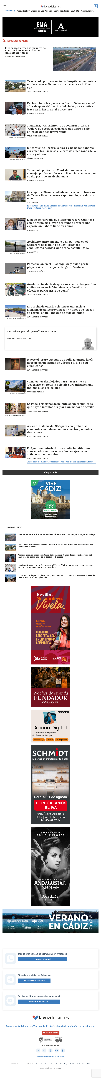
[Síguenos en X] (38, 1050)
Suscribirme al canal (34, 980)
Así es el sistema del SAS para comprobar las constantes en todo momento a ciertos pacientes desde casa (59, 429)
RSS (88, 1064)
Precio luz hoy (23, 11)
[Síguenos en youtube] (57, 1050)
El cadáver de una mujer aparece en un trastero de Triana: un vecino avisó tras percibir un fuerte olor (61, 207)
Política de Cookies (77, 1064)
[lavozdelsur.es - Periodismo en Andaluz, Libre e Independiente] (50, 6)
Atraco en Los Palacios (41, 11)
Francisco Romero (35, 113)
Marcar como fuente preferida (51, 1056)
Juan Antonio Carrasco (38, 317)
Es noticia (9, 11)
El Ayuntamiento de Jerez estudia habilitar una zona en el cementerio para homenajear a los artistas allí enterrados (59, 451)
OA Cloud (57, 1068)
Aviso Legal (64, 1064)
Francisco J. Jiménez (36, 271)
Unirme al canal (42, 959)
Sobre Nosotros (42, 1064)
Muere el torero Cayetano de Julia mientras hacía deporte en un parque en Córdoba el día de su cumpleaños (60, 363)
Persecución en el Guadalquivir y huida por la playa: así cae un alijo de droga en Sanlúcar (58, 265)
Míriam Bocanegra (35, 158)
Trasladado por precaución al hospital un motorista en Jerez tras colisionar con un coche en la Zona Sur (61, 84)
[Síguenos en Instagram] (44, 1050)
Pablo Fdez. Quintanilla (15, 56)
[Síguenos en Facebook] (63, 1050)
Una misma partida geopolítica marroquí (31, 331)
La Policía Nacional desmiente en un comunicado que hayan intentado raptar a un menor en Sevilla (60, 405)
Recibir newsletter (39, 1001)
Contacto (54, 1064)
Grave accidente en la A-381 (66, 11)
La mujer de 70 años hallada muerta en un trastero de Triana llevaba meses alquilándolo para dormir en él (61, 195)
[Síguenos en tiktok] (50, 1050)
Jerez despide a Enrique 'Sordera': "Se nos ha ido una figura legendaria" (60, 462)
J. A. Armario (32, 202)
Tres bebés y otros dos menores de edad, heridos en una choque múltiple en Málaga (25, 50)
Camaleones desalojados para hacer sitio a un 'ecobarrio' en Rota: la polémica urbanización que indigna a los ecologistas (60, 384)
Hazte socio (52, 1032)
